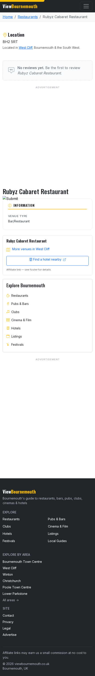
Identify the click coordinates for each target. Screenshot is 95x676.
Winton (8, 574)
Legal (7, 628)
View (20, 6)
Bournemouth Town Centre (22, 561)
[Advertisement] (47, 133)
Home (8, 17)
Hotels (16, 328)
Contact (8, 615)
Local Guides (57, 541)
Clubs (15, 312)
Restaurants (28, 17)
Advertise (10, 635)
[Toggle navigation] (86, 6)
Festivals (17, 344)
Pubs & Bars (20, 304)
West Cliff (25, 47)
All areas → (11, 600)
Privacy (8, 622)
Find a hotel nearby (47, 259)
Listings (16, 336)
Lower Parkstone (15, 593)
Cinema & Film (21, 320)
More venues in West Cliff (30, 249)
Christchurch (12, 581)
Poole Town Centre (17, 587)
